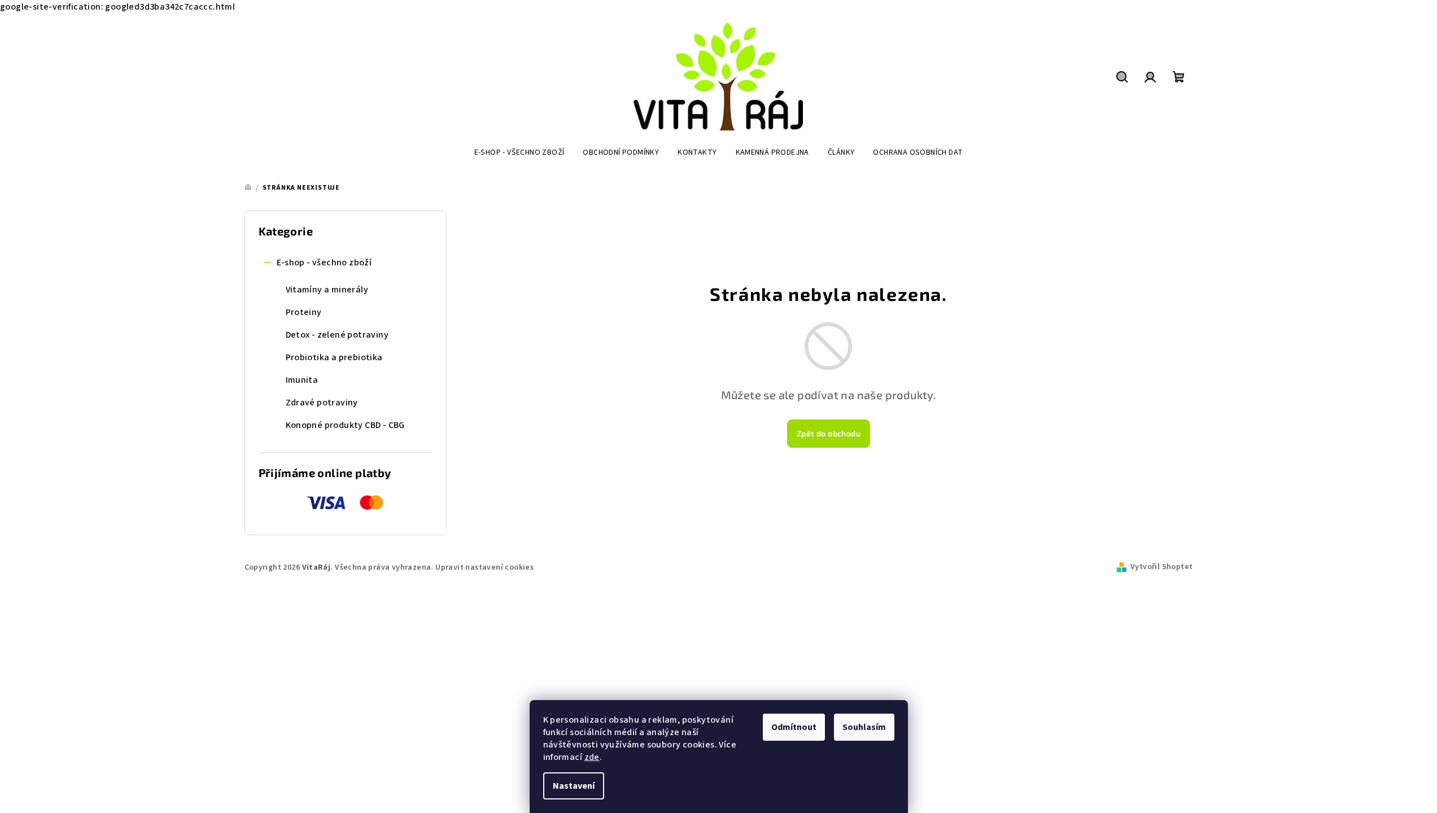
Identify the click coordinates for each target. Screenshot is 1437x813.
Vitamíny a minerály (327, 289)
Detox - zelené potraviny (337, 335)
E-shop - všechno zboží (324, 262)
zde (592, 757)
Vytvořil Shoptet (1161, 566)
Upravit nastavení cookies (484, 567)
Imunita (302, 380)
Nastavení (574, 786)
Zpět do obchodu (829, 433)
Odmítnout (793, 727)
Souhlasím (864, 727)
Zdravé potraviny (322, 402)
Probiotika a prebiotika (334, 357)
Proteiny (304, 312)
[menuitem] (519, 152)
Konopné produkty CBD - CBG (345, 425)
